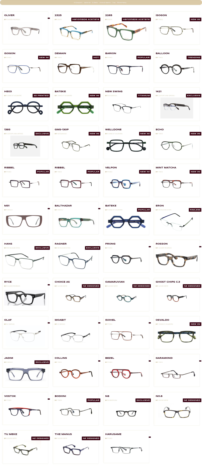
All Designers (78, 2)
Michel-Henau (121, 2)
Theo (113, 2)
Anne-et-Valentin (105, 2)
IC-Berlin (95, 2)
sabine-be (87, 2)
